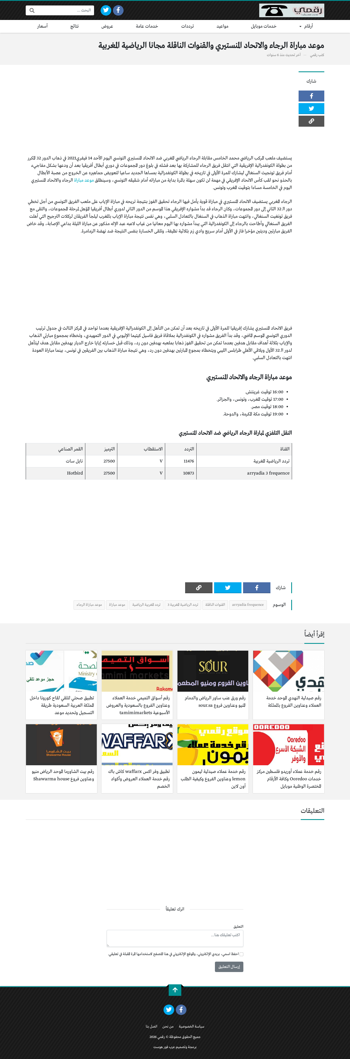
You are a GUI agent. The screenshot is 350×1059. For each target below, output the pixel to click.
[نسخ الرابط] (311, 121)
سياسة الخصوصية (191, 1026)
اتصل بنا (151, 1026)
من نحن (168, 1026)
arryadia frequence (248, 605)
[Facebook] (118, 10)
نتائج (74, 26)
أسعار (42, 26)
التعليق (238, 926)
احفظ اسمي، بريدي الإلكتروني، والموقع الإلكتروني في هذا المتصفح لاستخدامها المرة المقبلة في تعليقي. (173, 954)
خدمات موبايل (264, 26)
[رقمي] (291, 10)
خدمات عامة (147, 26)
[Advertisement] (159, 109)
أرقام (308, 26)
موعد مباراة (84, 180)
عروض (107, 26)
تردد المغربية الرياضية (146, 605)
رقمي (313, 55)
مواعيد (222, 26)
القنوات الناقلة (215, 605)
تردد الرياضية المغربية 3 (183, 605)
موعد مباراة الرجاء (89, 605)
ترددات (187, 26)
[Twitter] (106, 10)
